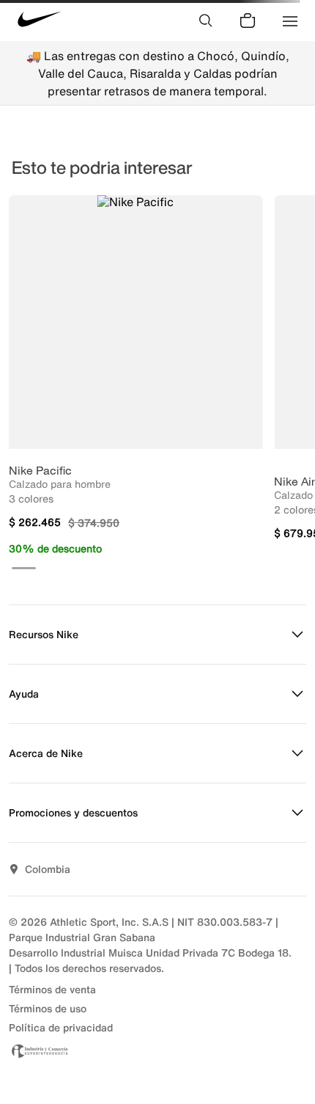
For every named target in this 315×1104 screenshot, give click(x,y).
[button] (24, 568)
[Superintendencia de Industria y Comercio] (157, 1051)
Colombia (47, 869)
